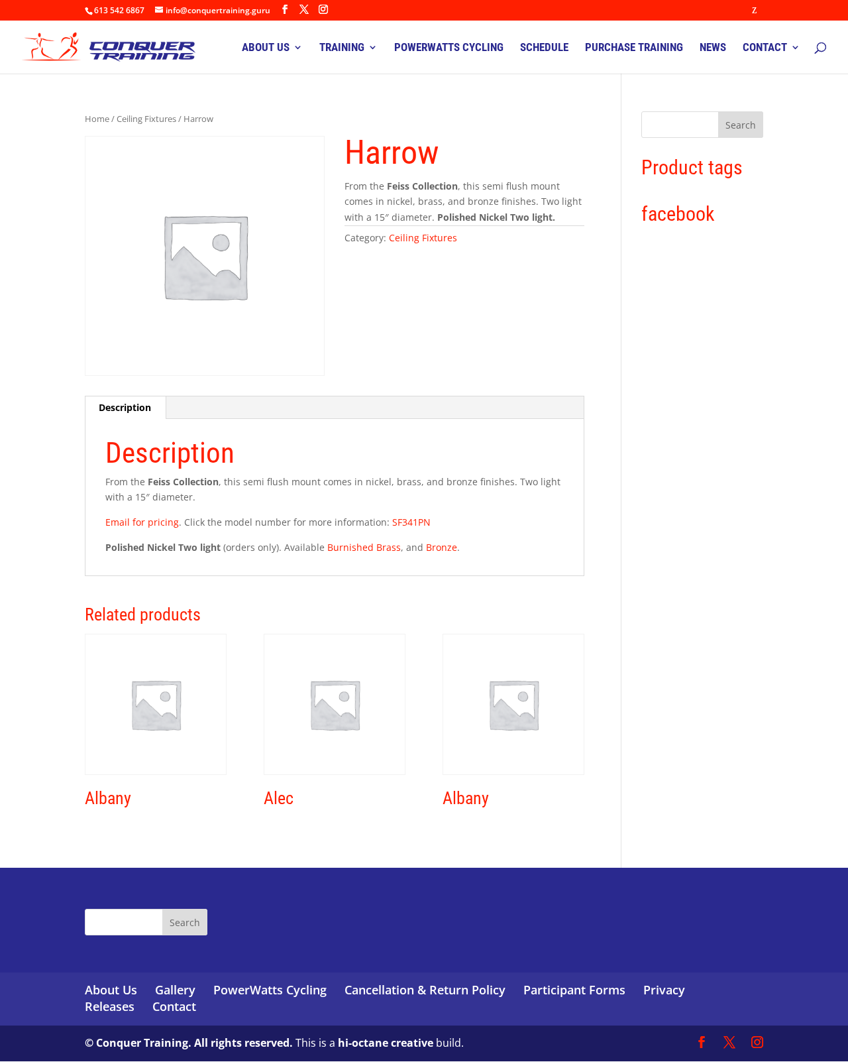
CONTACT (765, 48)
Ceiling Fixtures (146, 119)
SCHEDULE (544, 48)
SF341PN (411, 522)
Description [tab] (125, 407)
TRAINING (341, 48)
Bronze (441, 547)
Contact (174, 1006)
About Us (111, 990)
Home (97, 119)
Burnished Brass (364, 547)
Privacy (664, 990)
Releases (109, 1006)
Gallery (175, 990)
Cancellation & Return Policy (424, 990)
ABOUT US (266, 48)
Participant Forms (574, 990)
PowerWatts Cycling (270, 990)
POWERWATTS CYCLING (449, 48)
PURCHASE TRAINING (634, 48)
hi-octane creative (385, 1042)
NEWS (713, 48)
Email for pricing (142, 522)
